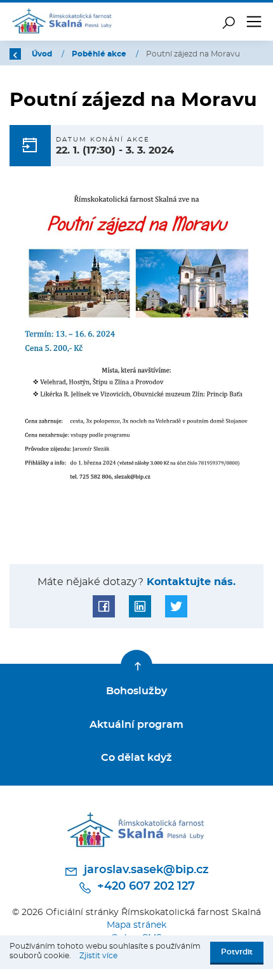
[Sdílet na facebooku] (104, 606)
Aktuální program (136, 725)
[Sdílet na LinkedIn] (140, 606)
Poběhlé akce (100, 54)
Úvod (43, 54)
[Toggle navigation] (254, 22)
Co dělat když (136, 758)
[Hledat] (228, 21)
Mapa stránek (136, 925)
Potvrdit (237, 952)
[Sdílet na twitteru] (176, 606)
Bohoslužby (136, 691)
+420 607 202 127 (144, 886)
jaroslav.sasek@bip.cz (145, 870)
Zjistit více (98, 955)
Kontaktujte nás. (189, 582)
